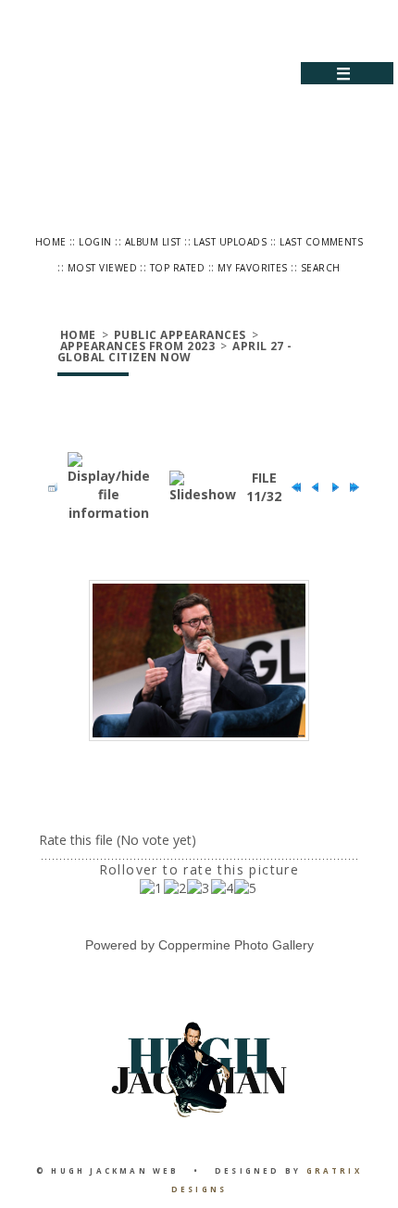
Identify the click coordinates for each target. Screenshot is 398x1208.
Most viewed (102, 267)
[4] (222, 888)
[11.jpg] (199, 661)
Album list (153, 241)
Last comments (321, 241)
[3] (198, 888)
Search (321, 267)
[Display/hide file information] (108, 487)
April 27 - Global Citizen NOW (174, 351)
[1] (151, 888)
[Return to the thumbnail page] (48, 487)
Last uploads (230, 241)
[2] (175, 888)
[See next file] (330, 487)
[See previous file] (311, 487)
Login (95, 241)
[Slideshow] (202, 487)
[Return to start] (291, 487)
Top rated (177, 267)
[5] (245, 888)
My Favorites (253, 267)
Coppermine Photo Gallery (236, 944)
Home (51, 241)
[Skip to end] (350, 487)
